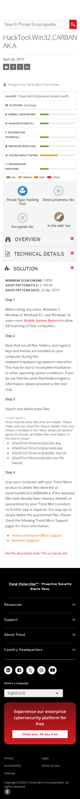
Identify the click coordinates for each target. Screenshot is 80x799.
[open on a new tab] (30, 670)
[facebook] (13, 67)
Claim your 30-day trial (35, 733)
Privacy (9, 758)
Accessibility (12, 766)
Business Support (25, 540)
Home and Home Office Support (37, 535)
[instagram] (41, 670)
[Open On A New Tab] (20, 67)
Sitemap (9, 773)
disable (42, 320)
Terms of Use (50, 766)
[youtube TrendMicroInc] (52, 670)
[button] (40, 254)
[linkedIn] (27, 67)
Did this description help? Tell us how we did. (36, 553)
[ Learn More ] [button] (15, 418)
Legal (45, 758)
